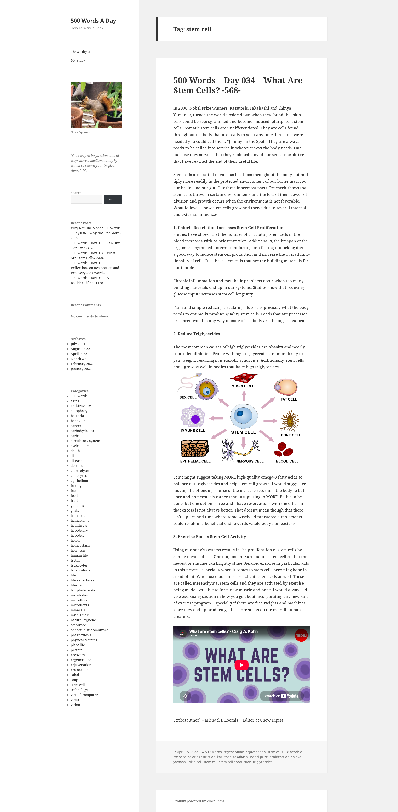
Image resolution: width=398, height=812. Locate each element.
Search (76, 192)
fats (73, 490)
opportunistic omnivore (89, 630)
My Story (78, 60)
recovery (78, 655)
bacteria (77, 416)
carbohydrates (82, 431)
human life (79, 555)
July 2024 (78, 344)
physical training (84, 640)
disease (76, 460)
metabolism (80, 595)
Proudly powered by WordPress (198, 801)
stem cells (78, 685)
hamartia (78, 515)
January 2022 (81, 368)
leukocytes (79, 565)
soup (74, 680)
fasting (76, 485)
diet (74, 455)
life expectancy (83, 580)
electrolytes (80, 470)
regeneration (81, 660)
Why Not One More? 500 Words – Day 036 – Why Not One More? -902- (96, 233)
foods (75, 495)
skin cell (195, 761)
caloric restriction (201, 757)
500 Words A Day (93, 20)
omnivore (78, 625)
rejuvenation (81, 665)
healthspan (79, 525)
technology (79, 689)
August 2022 (80, 349)
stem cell (210, 761)
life (73, 575)
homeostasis (80, 545)
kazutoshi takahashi (233, 757)
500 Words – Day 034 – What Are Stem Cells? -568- (237, 84)
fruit (74, 500)
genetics (77, 505)
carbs (75, 435)
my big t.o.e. (80, 615)
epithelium (79, 480)
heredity (77, 535)
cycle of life (80, 445)
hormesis (78, 550)
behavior (78, 421)
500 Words (79, 396)
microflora (79, 600)
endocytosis (80, 475)
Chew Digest (80, 52)
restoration (80, 670)
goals (75, 510)
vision (75, 704)
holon (75, 540)
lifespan (77, 585)
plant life (78, 645)
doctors (77, 465)
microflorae (80, 605)
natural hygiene (83, 620)
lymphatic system (84, 590)
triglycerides (262, 761)
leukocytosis (80, 570)
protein (77, 650)
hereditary (79, 530)
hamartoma (80, 520)
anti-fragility (81, 406)
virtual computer (84, 694)
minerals (78, 610)
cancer (76, 426)
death (75, 450)
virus (75, 699)
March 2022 (80, 359)
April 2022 (79, 354)
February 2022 (82, 363)
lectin (75, 560)
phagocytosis (81, 635)
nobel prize (259, 757)
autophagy (79, 411)
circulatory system (85, 440)
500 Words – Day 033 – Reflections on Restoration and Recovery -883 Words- (95, 268)
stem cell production (235, 761)
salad (75, 675)
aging (75, 401)
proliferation (279, 757)
